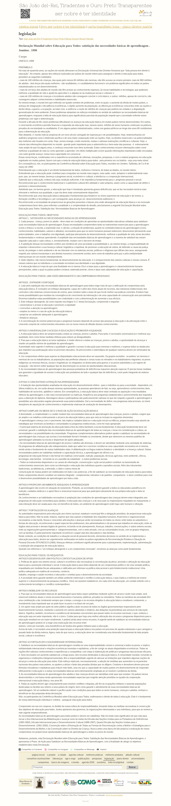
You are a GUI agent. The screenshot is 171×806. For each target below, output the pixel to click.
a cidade (62, 755)
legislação (109, 758)
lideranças (58, 758)
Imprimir (103, 749)
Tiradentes (72, 5)
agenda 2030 (88, 762)
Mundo (90, 39)
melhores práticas (94, 755)
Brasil (82, 39)
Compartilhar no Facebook (32, 749)
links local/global (116, 762)
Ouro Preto (103, 5)
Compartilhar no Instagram (57, 749)
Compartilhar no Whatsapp (83, 749)
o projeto (51, 755)
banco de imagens (60, 762)
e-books (75, 762)
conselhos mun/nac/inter (38, 758)
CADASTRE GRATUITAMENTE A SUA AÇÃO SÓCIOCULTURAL (117, 773)
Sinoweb (85, 801)
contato (130, 762)
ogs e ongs (70, 758)
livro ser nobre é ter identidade (63, 26)
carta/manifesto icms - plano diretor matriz (120, 26)
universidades (138, 758)
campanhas (43, 762)
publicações (84, 758)
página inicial (28, 26)
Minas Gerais (72, 39)
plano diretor (123, 758)
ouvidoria (101, 762)
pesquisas (97, 758)
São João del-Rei (38, 5)
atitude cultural (132, 755)
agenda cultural (76, 755)
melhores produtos (114, 755)
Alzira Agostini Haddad (114, 795)
